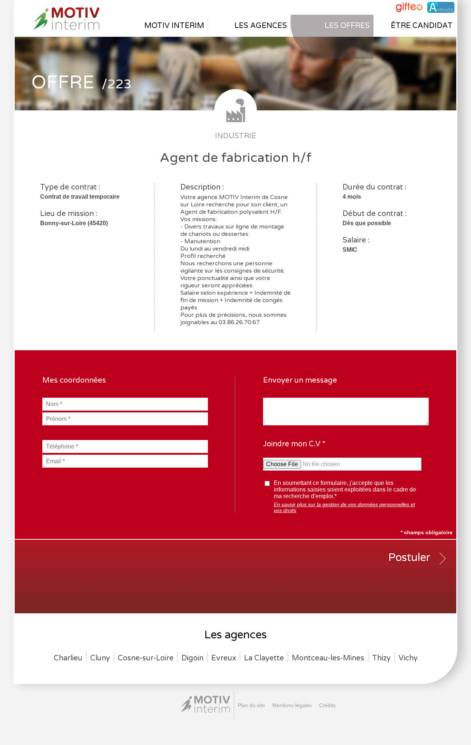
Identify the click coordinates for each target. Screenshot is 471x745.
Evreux (223, 658)
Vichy (408, 658)
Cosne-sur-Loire (146, 658)
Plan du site (251, 705)
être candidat (422, 25)
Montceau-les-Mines (328, 658)
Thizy (381, 658)
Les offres (347, 25)
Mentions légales (292, 705)
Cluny (100, 658)
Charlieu (68, 658)
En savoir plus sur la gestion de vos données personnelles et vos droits (344, 507)
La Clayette (264, 658)
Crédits (327, 705)
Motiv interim (174, 25)
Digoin (192, 658)
